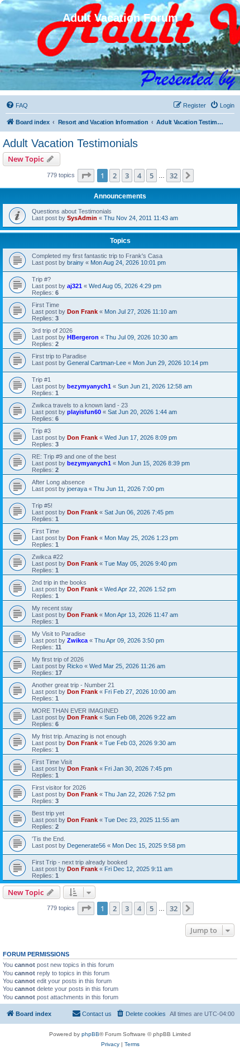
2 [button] (115, 176)
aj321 (74, 286)
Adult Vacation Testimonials (70, 143)
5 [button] (151, 176)
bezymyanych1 (89, 386)
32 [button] (173, 176)
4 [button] (139, 176)
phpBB (90, 1034)
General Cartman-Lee (96, 362)
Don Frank (82, 311)
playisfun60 (84, 412)
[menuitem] (17, 105)
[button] (86, 175)
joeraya (77, 488)
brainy (75, 262)
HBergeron (83, 337)
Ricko (75, 666)
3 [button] (127, 176)
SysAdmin (82, 218)
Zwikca (77, 640)
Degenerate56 (86, 845)
